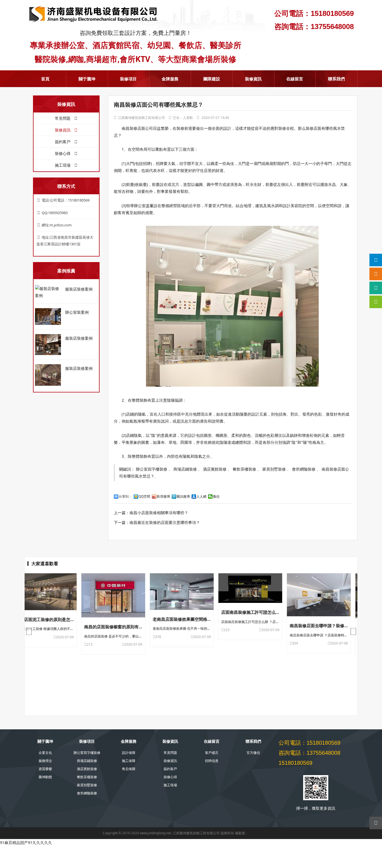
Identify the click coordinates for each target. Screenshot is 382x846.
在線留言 (294, 79)
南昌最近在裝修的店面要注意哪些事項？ (164, 522)
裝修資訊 (253, 79)
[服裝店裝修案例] (48, 292)
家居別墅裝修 (274, 469)
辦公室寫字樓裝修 (151, 469)
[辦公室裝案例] (48, 316)
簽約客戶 (63, 141)
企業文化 (45, 752)
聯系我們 (336, 79)
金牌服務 (170, 79)
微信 (216, 496)
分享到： (125, 496)
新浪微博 (163, 496)
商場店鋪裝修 (185, 469)
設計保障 (128, 752)
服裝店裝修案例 (79, 289)
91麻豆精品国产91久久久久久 (26, 842)
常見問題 (63, 118)
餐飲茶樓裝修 (244, 469)
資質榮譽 (45, 768)
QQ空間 (144, 496)
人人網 (201, 496)
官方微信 (253, 752)
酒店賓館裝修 (215, 469)
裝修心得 (63, 153)
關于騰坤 (87, 79)
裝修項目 (128, 79)
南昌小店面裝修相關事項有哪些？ (158, 512)
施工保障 (128, 760)
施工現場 (63, 165)
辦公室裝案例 (77, 312)
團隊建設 (211, 79)
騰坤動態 (45, 777)
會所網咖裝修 (303, 469)
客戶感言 (211, 752)
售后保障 (128, 768)
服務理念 (45, 760)
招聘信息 (211, 760)
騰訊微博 (183, 496)
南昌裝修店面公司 (137, 128)
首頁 (45, 79)
